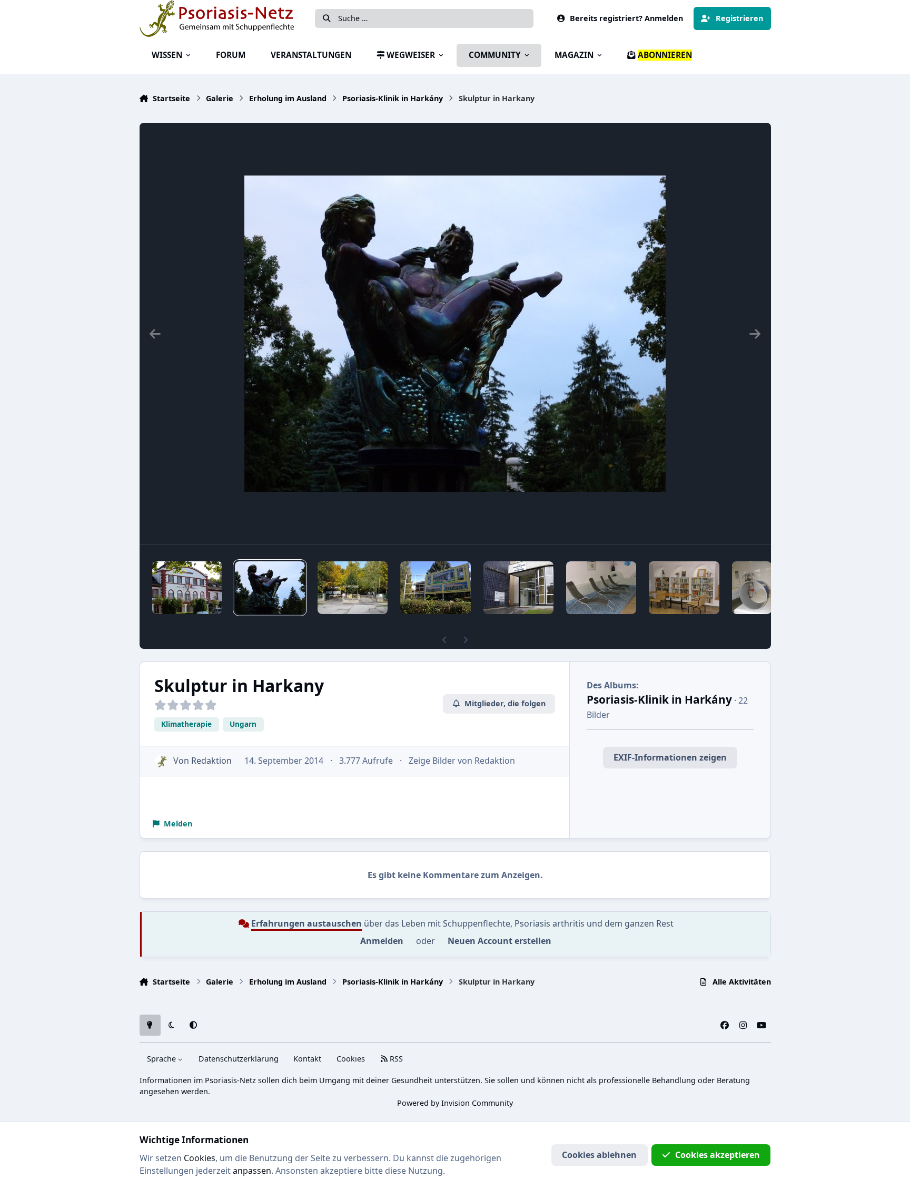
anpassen (252, 1170)
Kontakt (307, 1059)
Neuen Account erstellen (499, 941)
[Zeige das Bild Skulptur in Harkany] (270, 587)
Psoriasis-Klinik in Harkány (659, 699)
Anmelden (381, 941)
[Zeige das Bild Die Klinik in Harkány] (601, 587)
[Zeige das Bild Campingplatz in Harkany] (353, 587)
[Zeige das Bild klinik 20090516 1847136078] (751, 587)
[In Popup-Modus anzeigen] (455, 333)
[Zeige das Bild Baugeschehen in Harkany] (435, 587)
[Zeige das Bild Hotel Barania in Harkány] (187, 587)
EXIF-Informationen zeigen (670, 757)
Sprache (162, 1059)
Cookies (351, 1059)
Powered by (455, 1103)
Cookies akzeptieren (717, 1155)
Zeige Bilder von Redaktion (462, 760)
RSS (395, 1059)
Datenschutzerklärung (239, 1059)
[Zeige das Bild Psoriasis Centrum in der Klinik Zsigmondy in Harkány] (518, 587)
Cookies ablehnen (599, 1155)
